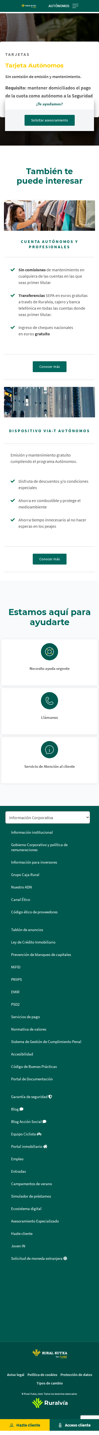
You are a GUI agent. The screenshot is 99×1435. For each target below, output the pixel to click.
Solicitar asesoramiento (49, 120)
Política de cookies (42, 1374)
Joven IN (18, 1246)
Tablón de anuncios (27, 929)
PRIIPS (16, 979)
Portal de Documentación (32, 1079)
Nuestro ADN (21, 887)
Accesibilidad (22, 1054)
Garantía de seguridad (29, 1096)
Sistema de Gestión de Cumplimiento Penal (46, 1041)
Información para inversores (34, 862)
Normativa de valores (28, 1029)
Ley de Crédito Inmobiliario (33, 942)
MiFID (15, 967)
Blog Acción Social (27, 1121)
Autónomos (59, 5)
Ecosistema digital (26, 1208)
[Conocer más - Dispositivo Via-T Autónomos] (49, 402)
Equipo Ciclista (24, 1134)
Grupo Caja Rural (25, 874)
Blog (15, 1109)
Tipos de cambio (49, 1383)
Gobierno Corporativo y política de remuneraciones (39, 847)
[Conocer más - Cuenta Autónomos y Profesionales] (49, 215)
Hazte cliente (28, 1425)
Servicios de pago (25, 1016)
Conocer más (49, 366)
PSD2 (15, 1004)
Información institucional (32, 832)
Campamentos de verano (31, 1183)
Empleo (17, 1159)
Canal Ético (20, 899)
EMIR (15, 992)
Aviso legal (15, 1374)
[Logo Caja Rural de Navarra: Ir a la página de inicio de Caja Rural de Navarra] (28, 6)
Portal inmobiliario (27, 1146)
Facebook (11, 1276)
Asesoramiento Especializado (35, 1221)
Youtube (11, 1327)
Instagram (11, 1314)
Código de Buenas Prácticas (34, 1066)
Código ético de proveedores (34, 912)
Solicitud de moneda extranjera (37, 1258)
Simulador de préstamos (31, 1196)
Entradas (18, 1171)
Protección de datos (76, 1374)
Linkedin (11, 1302)
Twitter (11, 1289)
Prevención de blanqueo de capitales (41, 954)
